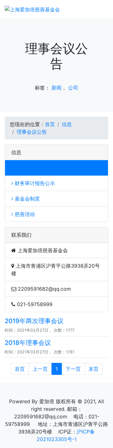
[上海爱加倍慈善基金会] (32, 9)
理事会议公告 (32, 132)
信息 (67, 124)
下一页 (73, 369)
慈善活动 (24, 214)
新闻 (56, 87)
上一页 (40, 369)
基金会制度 (26, 198)
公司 (73, 87)
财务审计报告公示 (34, 183)
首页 (50, 124)
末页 (94, 369)
